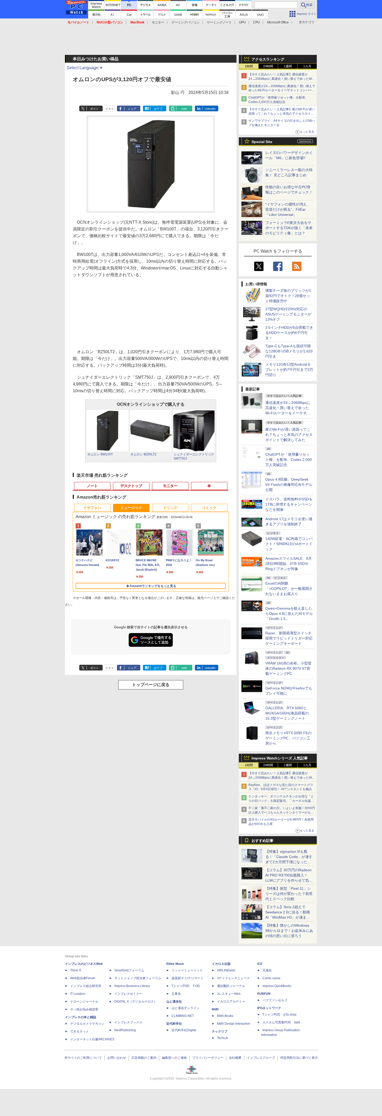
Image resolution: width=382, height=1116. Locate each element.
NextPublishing (125, 1030)
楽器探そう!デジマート (187, 978)
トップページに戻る (150, 684)
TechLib (222, 1038)
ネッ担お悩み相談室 (84, 1009)
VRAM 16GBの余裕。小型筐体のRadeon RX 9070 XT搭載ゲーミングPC (288, 668)
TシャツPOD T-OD (186, 986)
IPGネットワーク (269, 1008)
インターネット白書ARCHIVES (92, 1039)
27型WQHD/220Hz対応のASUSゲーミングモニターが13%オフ (288, 314)
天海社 (267, 970)
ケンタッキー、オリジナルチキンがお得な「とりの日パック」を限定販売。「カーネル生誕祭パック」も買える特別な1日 (281, 801)
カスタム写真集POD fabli (281, 1022)
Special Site (262, 142)
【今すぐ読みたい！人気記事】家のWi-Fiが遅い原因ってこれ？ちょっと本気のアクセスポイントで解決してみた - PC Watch (281, 113)
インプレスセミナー (128, 994)
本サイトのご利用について (83, 1058)
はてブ (158, 108)
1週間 (288, 66)
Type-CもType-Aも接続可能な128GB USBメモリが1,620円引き (289, 351)
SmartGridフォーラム (129, 970)
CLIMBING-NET (183, 1016)
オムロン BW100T (100, 454)
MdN (215, 1009)
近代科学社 (174, 1023)
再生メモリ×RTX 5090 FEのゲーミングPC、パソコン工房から (288, 738)
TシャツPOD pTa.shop (279, 1014)
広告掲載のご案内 (143, 1058)
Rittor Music (175, 964)
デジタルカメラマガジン (87, 1023)
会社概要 (235, 1058)
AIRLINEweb (226, 970)
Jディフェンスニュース (233, 978)
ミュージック (131, 508)
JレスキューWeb (229, 994)
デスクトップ (131, 486)
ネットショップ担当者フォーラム (137, 978)
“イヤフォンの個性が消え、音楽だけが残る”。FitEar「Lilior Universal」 (287, 209)
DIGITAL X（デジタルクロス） (135, 1001)
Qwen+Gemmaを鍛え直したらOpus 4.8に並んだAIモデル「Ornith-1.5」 (289, 613)
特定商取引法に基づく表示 (299, 1058)
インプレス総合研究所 (85, 986)
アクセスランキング (268, 59)
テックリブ (219, 1031)
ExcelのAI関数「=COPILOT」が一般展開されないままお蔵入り (289, 588)
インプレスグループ (261, 1058)
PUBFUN (264, 994)
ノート (92, 486)
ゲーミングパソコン (186, 22)
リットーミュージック (187, 970)
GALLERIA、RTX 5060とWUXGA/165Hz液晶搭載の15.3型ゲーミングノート (287, 713)
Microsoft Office (278, 22)
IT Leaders (77, 994)
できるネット (79, 1031)
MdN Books (225, 1016)
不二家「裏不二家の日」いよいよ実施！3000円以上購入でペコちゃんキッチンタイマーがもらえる (281, 812)
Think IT (75, 970)
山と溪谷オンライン (186, 1008)
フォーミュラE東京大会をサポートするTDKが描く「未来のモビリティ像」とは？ (289, 228)
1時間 (249, 66)
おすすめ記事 (262, 840)
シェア (132, 108)
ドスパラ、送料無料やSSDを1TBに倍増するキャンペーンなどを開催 (289, 504)
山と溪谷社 (174, 1001)
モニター (158, 22)
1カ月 (307, 66)
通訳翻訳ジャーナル (231, 986)
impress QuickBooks (276, 986)
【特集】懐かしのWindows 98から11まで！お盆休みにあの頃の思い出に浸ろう (289, 930)
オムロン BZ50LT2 (143, 454)
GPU (242, 22)
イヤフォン (92, 508)
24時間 (268, 66)
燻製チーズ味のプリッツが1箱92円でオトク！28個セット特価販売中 (288, 295)
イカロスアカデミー (231, 1001)
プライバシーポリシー (207, 1058)
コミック (209, 508)
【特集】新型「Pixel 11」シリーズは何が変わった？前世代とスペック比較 (289, 893)
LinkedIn (210, 108)
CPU (256, 22)
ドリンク (170, 508)
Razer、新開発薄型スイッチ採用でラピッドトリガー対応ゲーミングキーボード (289, 638)
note (184, 108)
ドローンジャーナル (84, 1001)
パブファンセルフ (274, 1000)
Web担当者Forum (82, 978)
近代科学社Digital (184, 1030)
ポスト (94, 108)
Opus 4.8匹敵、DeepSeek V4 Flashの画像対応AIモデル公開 (288, 484)
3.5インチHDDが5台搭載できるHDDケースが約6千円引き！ (289, 332)
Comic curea (271, 978)
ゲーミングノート (219, 22)
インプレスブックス (128, 1022)
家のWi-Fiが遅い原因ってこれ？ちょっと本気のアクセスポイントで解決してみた (289, 434)
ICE (259, 964)
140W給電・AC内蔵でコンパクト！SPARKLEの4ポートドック (289, 544)
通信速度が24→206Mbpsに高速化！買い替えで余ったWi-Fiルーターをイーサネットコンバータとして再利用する (281, 90)
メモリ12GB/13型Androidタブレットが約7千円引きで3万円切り (289, 369)
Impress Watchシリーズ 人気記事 (280, 758)
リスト (109, 108)
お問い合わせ (116, 1058)
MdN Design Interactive (233, 1023)
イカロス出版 (221, 964)
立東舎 (176, 994)
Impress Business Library (132, 986)
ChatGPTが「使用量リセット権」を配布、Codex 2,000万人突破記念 (288, 459)
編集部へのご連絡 (174, 1058)
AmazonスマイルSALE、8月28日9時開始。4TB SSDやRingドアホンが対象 (288, 563)
